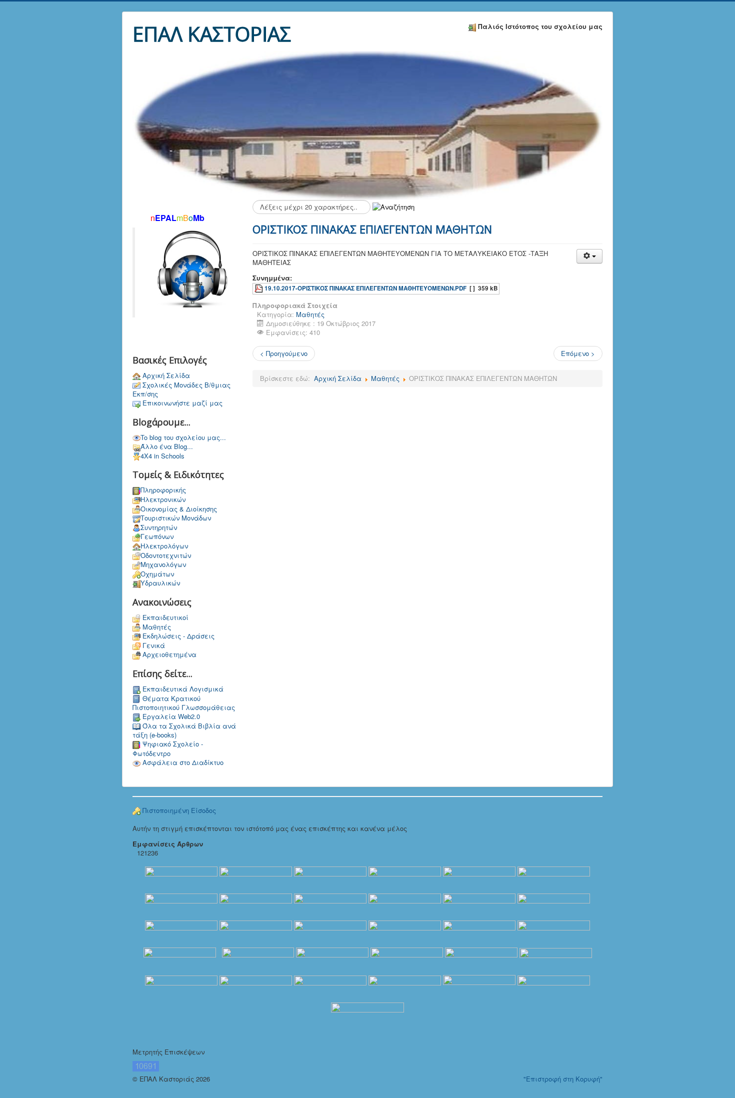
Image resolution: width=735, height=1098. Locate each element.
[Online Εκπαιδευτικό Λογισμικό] (330, 933)
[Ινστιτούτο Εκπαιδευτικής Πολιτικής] (255, 879)
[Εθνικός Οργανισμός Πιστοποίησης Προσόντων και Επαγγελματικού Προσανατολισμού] (256, 906)
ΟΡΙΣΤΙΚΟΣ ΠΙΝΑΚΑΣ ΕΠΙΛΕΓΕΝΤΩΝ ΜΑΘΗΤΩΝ (372, 229)
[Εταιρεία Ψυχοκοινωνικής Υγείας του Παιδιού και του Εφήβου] (479, 987)
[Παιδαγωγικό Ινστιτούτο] (481, 960)
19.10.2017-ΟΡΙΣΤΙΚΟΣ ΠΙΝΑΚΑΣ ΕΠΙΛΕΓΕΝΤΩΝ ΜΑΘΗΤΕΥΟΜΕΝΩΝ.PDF (365, 288)
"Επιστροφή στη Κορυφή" (563, 1079)
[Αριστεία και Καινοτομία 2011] (404, 879)
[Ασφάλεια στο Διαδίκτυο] (554, 933)
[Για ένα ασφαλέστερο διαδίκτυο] (479, 933)
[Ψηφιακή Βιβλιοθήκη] (256, 933)
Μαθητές (310, 314)
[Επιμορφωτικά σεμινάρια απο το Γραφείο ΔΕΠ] (554, 879)
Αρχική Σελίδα (338, 378)
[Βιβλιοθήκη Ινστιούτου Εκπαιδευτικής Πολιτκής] (330, 879)
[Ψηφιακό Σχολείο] (479, 879)
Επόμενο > (578, 353)
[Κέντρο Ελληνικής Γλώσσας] (554, 987)
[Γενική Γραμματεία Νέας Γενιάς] (330, 987)
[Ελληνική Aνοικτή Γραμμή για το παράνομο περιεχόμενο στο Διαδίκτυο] (404, 933)
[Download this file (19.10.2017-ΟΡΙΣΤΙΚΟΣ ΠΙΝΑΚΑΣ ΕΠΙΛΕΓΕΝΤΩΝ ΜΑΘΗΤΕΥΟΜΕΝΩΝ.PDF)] (259, 288)
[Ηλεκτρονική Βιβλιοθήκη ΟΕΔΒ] (181, 933)
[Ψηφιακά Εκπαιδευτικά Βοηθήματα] (181, 906)
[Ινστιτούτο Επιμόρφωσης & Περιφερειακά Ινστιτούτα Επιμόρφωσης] (256, 987)
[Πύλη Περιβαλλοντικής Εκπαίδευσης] (367, 1015)
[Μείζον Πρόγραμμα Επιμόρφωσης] (554, 906)
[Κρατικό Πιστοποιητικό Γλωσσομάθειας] (332, 960)
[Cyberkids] (180, 960)
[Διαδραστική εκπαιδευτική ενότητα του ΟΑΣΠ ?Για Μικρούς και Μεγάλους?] (479, 906)
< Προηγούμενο (284, 353)
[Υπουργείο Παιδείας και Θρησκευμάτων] (181, 879)
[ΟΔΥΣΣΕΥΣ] (330, 906)
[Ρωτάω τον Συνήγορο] (404, 906)
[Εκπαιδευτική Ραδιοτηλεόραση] (406, 960)
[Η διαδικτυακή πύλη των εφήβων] (404, 987)
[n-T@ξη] (181, 987)
